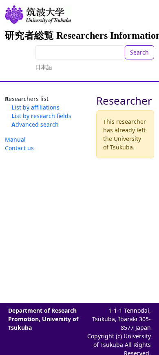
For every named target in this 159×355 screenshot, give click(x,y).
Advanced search (35, 124)
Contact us (19, 148)
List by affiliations (35, 107)
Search (139, 52)
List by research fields (41, 116)
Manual (15, 139)
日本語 (43, 67)
